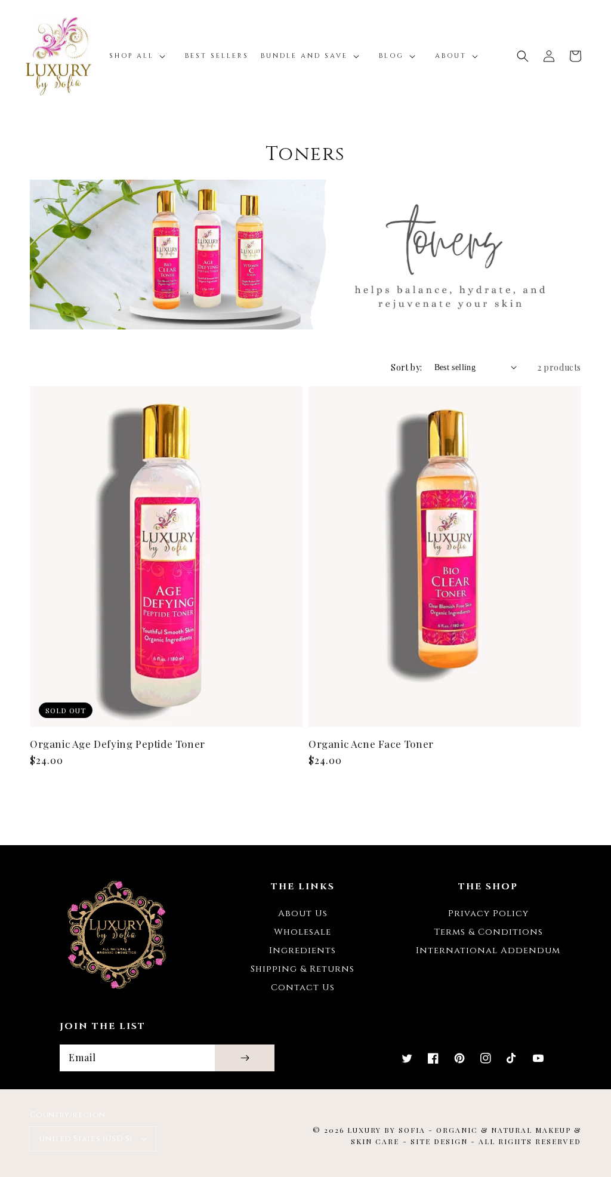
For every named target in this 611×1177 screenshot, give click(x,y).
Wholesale (302, 932)
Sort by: (406, 367)
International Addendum (488, 950)
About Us (303, 913)
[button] (523, 56)
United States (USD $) (85, 1138)
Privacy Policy (488, 913)
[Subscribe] (244, 1057)
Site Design (439, 1141)
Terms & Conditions (488, 932)
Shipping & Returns (302, 969)
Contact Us (303, 987)
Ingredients (302, 950)
